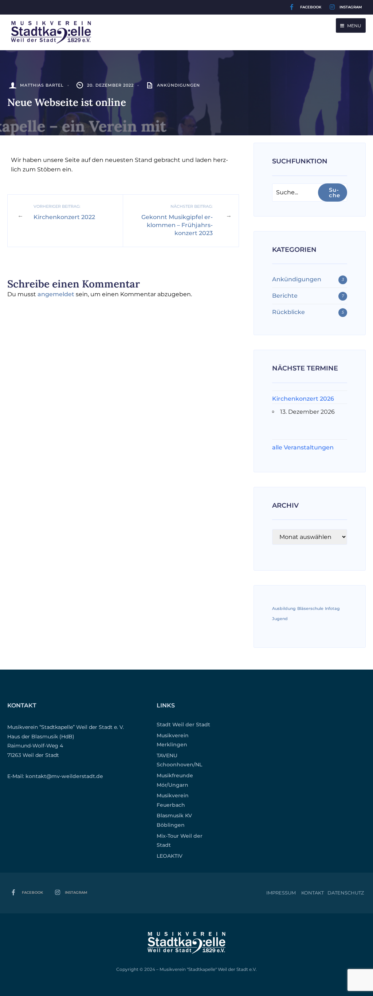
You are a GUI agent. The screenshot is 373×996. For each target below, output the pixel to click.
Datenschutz (345, 893)
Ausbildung (284, 608)
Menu (353, 25)
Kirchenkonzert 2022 (64, 212)
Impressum (281, 893)
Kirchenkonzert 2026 (303, 398)
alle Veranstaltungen (303, 447)
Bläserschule (310, 608)
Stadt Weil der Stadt (183, 724)
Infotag (332, 608)
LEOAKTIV (169, 856)
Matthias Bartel (42, 85)
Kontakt (312, 893)
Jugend (280, 618)
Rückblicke (288, 312)
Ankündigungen (178, 85)
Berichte (285, 295)
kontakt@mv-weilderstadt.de (64, 776)
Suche (334, 192)
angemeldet (56, 294)
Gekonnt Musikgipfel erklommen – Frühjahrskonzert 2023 (177, 220)
